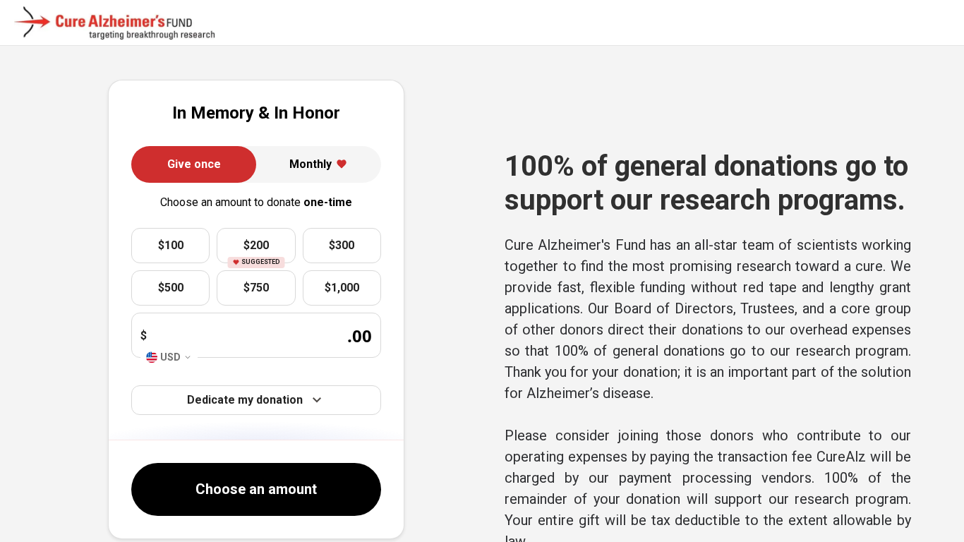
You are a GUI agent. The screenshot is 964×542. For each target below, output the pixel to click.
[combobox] (169, 357)
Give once (194, 164)
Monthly (310, 164)
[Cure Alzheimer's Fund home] (114, 23)
